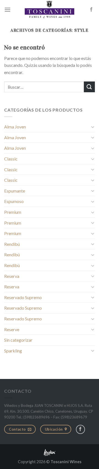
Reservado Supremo (23, 297)
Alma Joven (15, 126)
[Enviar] (89, 86)
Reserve (11, 329)
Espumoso (14, 201)
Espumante (14, 190)
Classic (11, 158)
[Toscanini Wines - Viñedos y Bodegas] (49, 9)
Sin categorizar (18, 339)
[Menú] (7, 9)
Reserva (11, 276)
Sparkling (13, 350)
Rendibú (12, 244)
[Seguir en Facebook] (91, 9)
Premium (12, 212)
